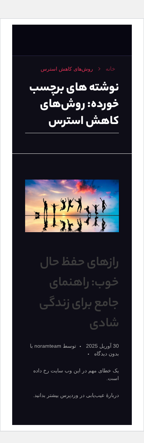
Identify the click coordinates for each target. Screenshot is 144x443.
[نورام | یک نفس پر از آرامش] (104, 40)
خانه (110, 68)
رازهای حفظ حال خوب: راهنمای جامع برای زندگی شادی (79, 293)
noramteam (47, 346)
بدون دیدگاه (106, 354)
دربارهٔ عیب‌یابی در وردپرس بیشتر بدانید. (76, 395)
